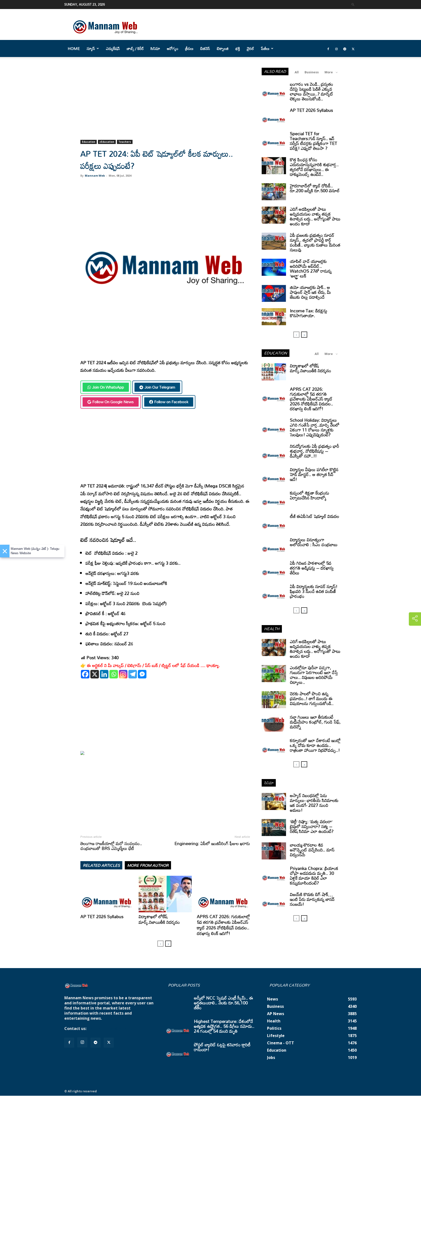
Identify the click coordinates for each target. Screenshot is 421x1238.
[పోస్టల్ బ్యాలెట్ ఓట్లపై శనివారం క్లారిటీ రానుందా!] (178, 1050)
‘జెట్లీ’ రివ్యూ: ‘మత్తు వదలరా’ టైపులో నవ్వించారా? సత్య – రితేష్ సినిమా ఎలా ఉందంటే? (312, 826)
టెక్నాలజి (223, 48)
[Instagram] (336, 48)
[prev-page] (160, 944)
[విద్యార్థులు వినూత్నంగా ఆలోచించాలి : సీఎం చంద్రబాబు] (274, 545)
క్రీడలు (189, 48)
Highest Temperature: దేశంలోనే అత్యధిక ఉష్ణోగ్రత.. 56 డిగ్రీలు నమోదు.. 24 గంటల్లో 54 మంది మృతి (224, 1026)
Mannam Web (95, 175)
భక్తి (237, 48)
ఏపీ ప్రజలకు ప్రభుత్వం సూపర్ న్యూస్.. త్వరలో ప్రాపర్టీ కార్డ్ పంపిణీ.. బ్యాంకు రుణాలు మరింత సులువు (315, 242)
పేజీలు (265, 48)
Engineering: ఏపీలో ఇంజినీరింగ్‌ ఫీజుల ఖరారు (212, 843)
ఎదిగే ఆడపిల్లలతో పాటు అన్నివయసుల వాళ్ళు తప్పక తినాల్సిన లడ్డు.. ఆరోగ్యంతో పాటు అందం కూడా (315, 216)
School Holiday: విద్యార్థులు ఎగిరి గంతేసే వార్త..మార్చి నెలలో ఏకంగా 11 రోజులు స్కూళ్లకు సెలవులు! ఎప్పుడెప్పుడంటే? (314, 427)
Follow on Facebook (171, 402)
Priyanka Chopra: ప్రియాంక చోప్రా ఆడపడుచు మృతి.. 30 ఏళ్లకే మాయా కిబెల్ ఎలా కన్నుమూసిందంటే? (314, 875)
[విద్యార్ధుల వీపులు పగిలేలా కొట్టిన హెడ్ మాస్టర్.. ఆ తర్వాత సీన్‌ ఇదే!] (274, 475)
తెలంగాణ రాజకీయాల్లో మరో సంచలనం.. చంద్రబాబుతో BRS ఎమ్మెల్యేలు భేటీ (111, 846)
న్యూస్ (91, 48)
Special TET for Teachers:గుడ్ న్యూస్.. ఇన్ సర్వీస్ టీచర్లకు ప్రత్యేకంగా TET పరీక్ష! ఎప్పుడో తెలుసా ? (313, 140)
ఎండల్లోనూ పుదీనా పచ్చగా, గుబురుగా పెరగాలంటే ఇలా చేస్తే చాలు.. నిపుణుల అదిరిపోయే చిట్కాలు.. (314, 674)
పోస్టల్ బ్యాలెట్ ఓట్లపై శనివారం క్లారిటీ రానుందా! (222, 1047)
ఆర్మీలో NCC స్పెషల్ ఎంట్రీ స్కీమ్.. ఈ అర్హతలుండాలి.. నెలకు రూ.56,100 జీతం (223, 1002)
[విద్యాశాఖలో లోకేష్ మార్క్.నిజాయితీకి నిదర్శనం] (165, 894)
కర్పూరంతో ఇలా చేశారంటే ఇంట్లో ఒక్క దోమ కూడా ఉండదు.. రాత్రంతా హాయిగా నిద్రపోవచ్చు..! (315, 745)
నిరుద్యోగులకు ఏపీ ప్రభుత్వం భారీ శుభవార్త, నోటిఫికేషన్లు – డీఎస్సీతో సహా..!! (314, 451)
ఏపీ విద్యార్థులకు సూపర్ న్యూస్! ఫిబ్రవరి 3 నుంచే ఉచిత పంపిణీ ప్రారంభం (313, 591)
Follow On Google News (113, 402)
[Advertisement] (165, 104)
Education (88, 141)
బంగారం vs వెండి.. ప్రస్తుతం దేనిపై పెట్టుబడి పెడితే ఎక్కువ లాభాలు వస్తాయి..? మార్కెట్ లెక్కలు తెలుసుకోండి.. (311, 91)
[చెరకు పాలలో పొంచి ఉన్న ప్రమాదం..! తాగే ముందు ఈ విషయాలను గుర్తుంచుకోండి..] (274, 699)
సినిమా (155, 48)
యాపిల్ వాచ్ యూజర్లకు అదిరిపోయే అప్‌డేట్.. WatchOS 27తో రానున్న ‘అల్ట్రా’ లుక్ (311, 268)
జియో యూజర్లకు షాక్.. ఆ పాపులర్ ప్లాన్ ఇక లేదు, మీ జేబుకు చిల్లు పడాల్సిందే (310, 292)
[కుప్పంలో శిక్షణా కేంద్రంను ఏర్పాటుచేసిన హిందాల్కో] (274, 498)
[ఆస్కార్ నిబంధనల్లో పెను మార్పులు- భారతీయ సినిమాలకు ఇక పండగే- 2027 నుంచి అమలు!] (274, 801)
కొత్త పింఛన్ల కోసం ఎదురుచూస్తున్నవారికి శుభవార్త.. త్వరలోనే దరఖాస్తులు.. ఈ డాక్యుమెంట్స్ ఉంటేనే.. (314, 167)
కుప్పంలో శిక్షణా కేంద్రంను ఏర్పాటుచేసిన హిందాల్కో (309, 495)
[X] (94, 674)
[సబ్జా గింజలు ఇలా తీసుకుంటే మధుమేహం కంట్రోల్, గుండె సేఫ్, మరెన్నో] (274, 723)
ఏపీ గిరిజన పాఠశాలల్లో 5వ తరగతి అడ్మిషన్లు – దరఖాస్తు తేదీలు (312, 568)
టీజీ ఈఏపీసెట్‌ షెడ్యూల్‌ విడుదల (314, 516)
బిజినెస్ (205, 48)
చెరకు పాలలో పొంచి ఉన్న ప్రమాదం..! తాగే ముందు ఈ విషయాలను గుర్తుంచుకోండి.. (312, 698)
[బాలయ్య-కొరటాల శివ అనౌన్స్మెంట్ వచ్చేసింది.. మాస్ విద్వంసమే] (274, 850)
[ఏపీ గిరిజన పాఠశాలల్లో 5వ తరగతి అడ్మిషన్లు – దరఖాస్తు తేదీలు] (274, 569)
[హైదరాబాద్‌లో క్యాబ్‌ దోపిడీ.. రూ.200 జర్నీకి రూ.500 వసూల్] (274, 191)
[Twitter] (353, 48)
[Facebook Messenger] (142, 674)
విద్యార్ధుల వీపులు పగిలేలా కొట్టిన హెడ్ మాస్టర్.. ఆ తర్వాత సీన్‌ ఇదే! (314, 474)
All (297, 72)
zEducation (106, 141)
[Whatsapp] (113, 674)
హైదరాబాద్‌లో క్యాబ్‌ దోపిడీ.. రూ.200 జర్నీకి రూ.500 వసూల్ (315, 188)
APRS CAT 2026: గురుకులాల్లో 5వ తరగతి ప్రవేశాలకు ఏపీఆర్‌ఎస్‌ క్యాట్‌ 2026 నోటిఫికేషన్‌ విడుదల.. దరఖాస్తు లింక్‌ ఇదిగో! (223, 925)
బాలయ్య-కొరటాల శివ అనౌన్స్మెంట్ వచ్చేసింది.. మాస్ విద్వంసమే (312, 849)
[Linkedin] (104, 674)
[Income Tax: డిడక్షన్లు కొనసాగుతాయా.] (274, 316)
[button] (353, 4)
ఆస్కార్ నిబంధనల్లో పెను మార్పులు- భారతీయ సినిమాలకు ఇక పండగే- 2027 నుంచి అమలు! (314, 802)
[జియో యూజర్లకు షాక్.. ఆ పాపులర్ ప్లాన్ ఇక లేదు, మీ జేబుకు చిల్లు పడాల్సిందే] (274, 293)
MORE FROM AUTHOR (148, 865)
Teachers (124, 141)
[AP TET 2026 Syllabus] (107, 894)
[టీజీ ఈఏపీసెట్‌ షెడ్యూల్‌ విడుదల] (274, 522)
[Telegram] (344, 48)
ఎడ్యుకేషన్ (113, 48)
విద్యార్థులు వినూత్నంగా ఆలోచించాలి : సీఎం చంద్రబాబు (313, 542)
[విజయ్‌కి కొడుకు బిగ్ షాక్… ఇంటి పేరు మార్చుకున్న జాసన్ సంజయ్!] (274, 900)
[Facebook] (328, 48)
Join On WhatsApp (108, 387)
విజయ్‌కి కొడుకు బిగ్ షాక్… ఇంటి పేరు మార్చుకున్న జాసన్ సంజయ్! (312, 899)
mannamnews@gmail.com (113, 1028)
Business (312, 72)
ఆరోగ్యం (172, 48)
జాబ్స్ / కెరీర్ (135, 48)
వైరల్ (250, 48)
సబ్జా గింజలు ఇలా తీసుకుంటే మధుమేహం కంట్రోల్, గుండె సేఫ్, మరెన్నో (315, 722)
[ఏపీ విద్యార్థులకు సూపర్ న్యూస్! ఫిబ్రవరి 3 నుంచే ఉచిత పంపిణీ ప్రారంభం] (274, 592)
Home (74, 48)
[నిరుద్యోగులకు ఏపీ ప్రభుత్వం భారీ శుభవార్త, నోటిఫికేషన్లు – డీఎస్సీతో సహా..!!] (274, 452)
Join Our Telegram (159, 387)
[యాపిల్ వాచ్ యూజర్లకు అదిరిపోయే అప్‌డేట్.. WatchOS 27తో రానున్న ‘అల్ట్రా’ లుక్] (274, 267)
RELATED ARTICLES (101, 865)
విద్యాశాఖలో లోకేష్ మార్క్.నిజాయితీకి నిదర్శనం (159, 919)
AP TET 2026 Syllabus (102, 916)
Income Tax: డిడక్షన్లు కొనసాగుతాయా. (308, 313)
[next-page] (168, 944)
